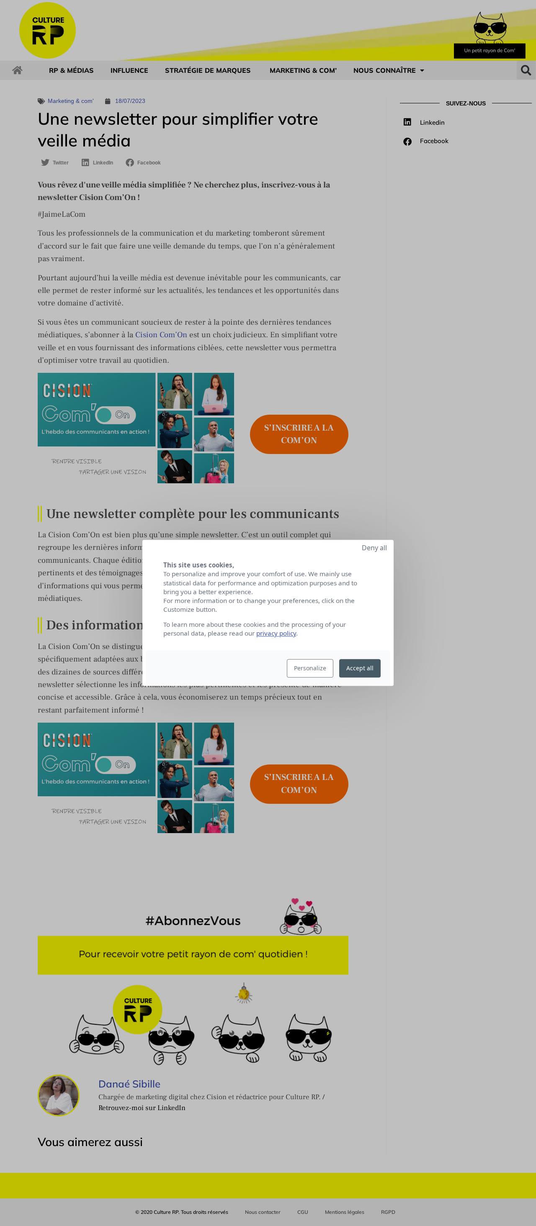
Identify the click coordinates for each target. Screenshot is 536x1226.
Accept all (360, 668)
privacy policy (276, 633)
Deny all (374, 547)
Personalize (310, 668)
